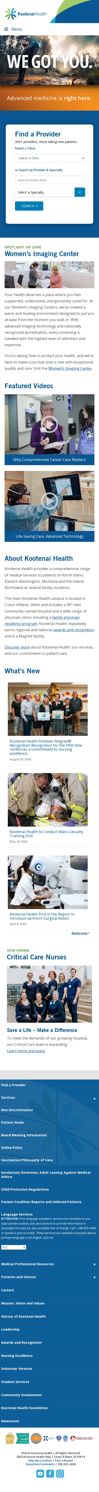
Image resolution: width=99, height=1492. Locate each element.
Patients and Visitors (18, 1277)
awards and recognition (73, 629)
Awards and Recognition (21, 1342)
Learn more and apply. (26, 1050)
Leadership (10, 1329)
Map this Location (40, 1460)
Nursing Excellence (17, 1355)
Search (28, 206)
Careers (7, 1290)
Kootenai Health (26, 14)
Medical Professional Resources (27, 1264)
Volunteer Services (16, 1368)
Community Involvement (21, 1395)
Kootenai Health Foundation (24, 1408)
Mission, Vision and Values (23, 1303)
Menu (16, 29)
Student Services (15, 1382)
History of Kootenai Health (23, 1316)
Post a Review (64, 1460)
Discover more (17, 647)
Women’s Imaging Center (70, 368)
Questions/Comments (40, 1464)
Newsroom (79, 933)
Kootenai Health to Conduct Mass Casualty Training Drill (46, 833)
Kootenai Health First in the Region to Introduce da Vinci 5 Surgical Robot (42, 916)
